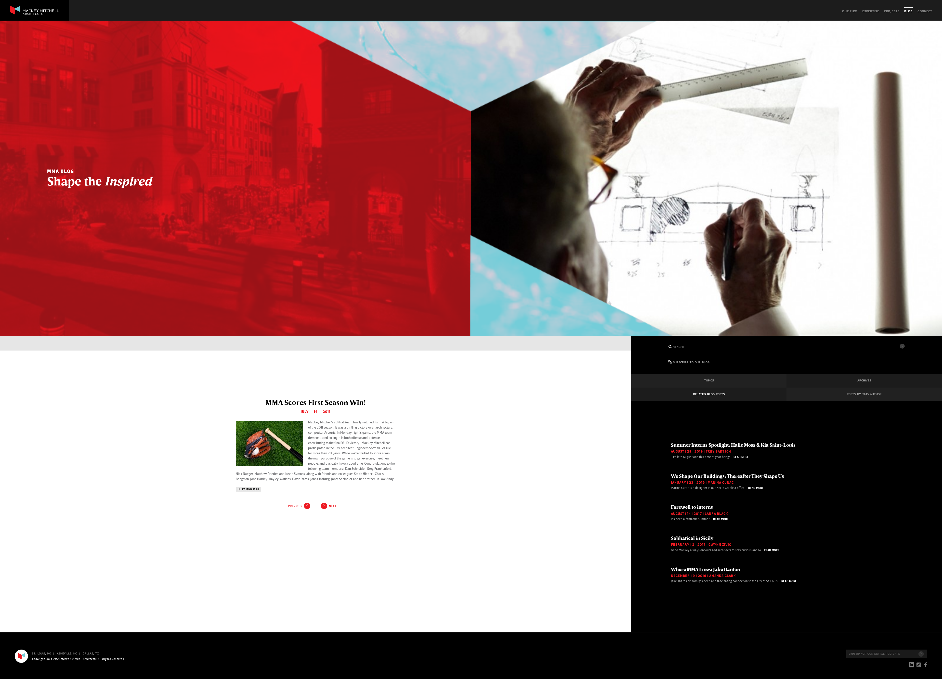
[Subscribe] (921, 654)
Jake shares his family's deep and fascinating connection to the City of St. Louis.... (734, 574)
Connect (924, 11)
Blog (908, 11)
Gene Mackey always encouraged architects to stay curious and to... (725, 543)
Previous (295, 506)
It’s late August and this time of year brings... (733, 450)
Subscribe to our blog (691, 362)
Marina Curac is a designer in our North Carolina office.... (727, 481)
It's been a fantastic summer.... (700, 512)
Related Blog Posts (709, 394)
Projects (892, 11)
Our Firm (850, 11)
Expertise (870, 11)
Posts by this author (864, 394)
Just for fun (248, 489)
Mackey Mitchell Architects (21, 656)
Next (332, 506)
